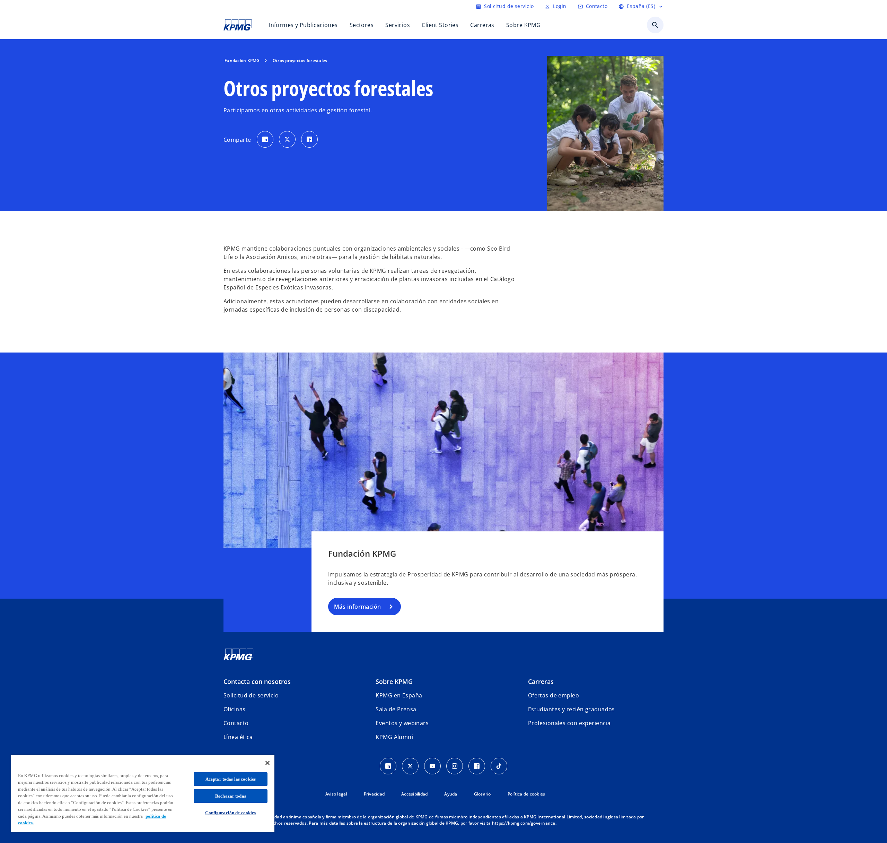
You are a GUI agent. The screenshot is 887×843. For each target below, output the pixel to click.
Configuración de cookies (230, 812)
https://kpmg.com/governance (523, 823)
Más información (357, 606)
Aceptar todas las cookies (230, 779)
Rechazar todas (230, 796)
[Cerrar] (267, 763)
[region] (142, 793)
